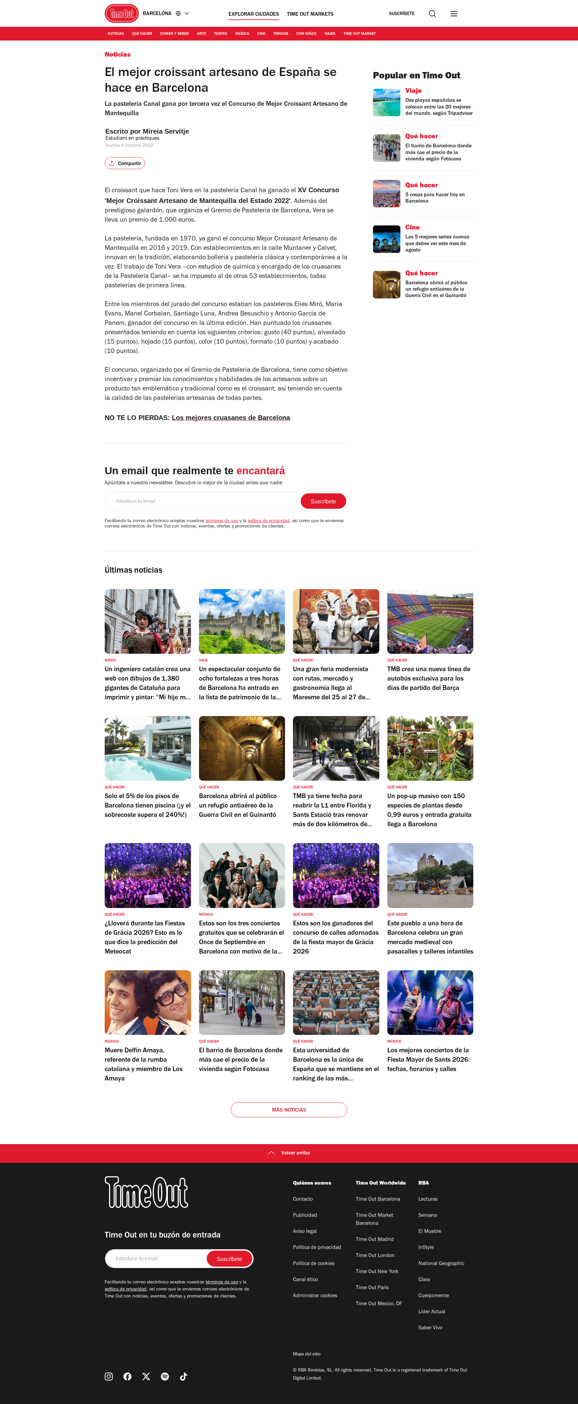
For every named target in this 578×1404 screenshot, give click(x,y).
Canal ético (305, 1280)
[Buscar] (432, 13)
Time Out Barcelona (378, 1199)
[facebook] (127, 1377)
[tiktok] (184, 1377)
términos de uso (222, 521)
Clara (424, 1280)
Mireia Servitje (166, 131)
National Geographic (441, 1264)
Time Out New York (377, 1272)
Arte (201, 34)
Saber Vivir (430, 1328)
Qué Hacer (142, 34)
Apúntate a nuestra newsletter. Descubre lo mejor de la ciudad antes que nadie (193, 483)
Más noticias (289, 1110)
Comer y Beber (174, 34)
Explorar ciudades (253, 14)
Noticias (116, 34)
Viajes (329, 34)
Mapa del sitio (306, 1354)
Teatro (220, 34)
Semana (427, 1215)
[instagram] (109, 1377)
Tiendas (280, 34)
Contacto (303, 1199)
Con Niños (306, 34)
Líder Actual (431, 1312)
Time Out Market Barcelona (374, 1219)
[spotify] (165, 1377)
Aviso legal (305, 1232)
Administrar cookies (315, 1296)
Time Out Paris (372, 1288)
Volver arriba (295, 1153)
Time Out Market (360, 34)
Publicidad (305, 1215)
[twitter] (146, 1377)
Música (242, 34)
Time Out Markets (310, 14)
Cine (261, 34)
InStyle (426, 1248)
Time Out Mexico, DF (379, 1304)
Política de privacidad (317, 1248)
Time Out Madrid (375, 1240)
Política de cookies (313, 1264)
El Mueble (429, 1232)
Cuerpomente (433, 1296)
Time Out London (375, 1256)
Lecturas (428, 1199)
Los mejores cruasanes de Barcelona (231, 417)
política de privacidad (268, 521)
